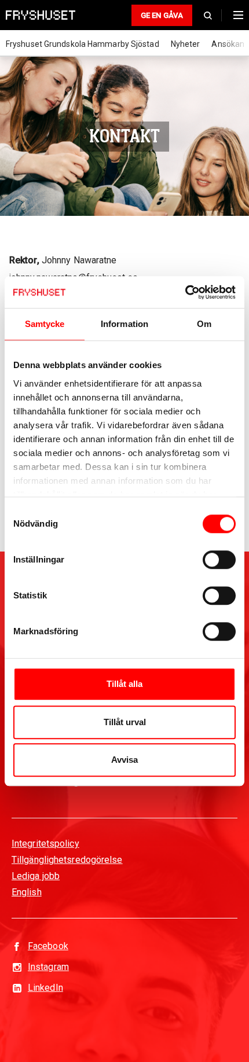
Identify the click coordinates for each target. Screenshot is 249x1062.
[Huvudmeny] (235, 15)
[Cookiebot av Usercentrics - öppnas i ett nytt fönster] (185, 292)
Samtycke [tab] (45, 324)
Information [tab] (124, 324)
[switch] (219, 559)
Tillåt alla (124, 684)
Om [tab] (204, 324)
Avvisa (124, 760)
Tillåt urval (125, 722)
